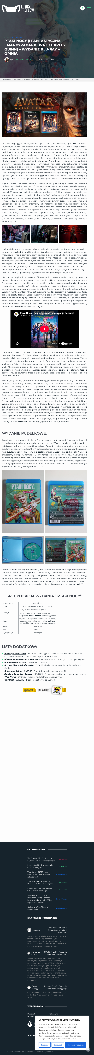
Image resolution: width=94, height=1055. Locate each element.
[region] (62, 1033)
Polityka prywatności (45, 1052)
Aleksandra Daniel (22, 59)
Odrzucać (58, 1045)
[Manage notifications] (88, 1050)
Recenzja (63, 859)
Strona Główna (6, 79)
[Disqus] (47, 735)
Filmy (7, 37)
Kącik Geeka (16, 37)
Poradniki (63, 883)
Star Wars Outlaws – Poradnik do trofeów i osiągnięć (57, 929)
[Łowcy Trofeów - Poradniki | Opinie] (18, 8)
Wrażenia (63, 866)
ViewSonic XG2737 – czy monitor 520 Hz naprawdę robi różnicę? (38, 874)
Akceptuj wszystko (75, 1045)
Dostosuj (44, 1045)
